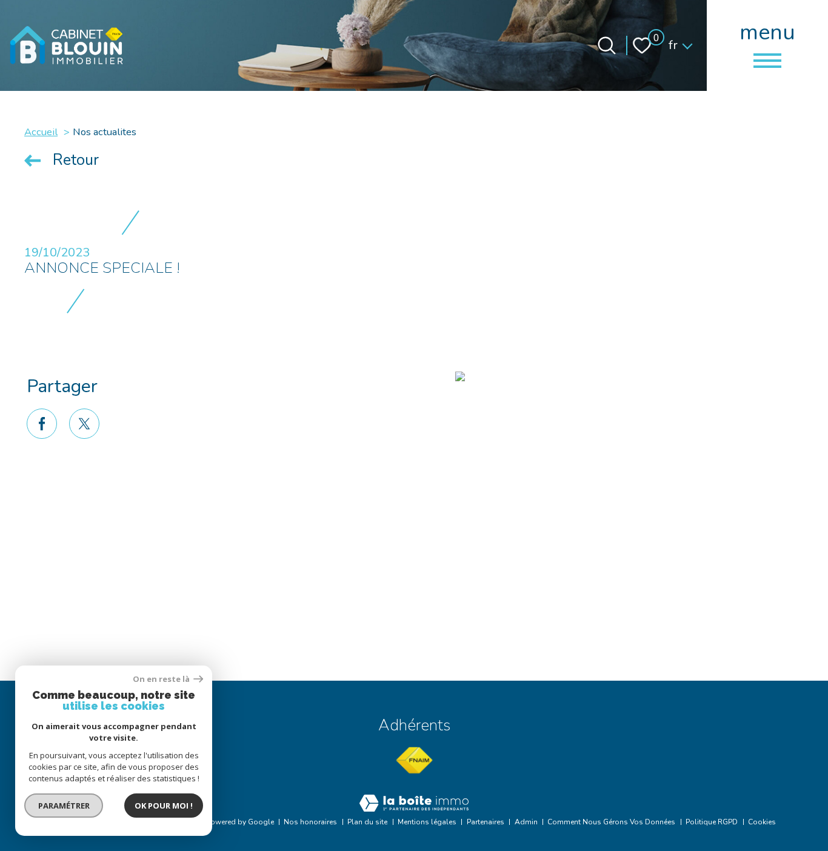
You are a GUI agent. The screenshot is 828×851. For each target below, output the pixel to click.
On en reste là (161, 679)
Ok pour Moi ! (164, 805)
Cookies (762, 822)
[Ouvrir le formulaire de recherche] (606, 45)
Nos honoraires (310, 822)
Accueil (41, 132)
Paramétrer (64, 805)
